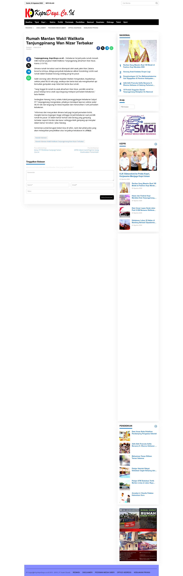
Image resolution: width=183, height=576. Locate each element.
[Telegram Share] (107, 48)
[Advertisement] (138, 327)
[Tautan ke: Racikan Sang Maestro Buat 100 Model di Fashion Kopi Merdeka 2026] (138, 51)
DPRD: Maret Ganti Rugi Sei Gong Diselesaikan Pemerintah (86, 150)
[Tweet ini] (103, 48)
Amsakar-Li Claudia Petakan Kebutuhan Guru (142, 494)
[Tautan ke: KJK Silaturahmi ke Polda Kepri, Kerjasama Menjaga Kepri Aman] (138, 159)
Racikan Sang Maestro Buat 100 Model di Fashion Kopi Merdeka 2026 (139, 66)
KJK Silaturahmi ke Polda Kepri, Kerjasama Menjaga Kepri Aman (135, 175)
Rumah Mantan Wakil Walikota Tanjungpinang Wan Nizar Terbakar (59, 141)
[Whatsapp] (111, 48)
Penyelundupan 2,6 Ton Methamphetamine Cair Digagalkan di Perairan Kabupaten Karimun (139, 77)
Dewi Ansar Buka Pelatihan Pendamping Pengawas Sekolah (144, 433)
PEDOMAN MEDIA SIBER (104, 572)
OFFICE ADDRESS (124, 572)
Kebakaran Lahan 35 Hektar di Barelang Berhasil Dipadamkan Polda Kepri (144, 221)
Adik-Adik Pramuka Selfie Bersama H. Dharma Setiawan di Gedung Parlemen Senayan (138, 84)
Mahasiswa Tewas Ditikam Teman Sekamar (142, 457)
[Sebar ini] (98, 48)
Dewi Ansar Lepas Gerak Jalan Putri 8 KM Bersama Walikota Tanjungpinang (143, 209)
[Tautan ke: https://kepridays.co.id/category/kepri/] (155, 144)
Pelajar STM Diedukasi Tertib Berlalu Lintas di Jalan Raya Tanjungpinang (143, 482)
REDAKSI (76, 572)
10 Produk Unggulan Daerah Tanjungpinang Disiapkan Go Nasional (138, 91)
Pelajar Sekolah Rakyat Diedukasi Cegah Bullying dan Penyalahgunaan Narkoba (143, 469)
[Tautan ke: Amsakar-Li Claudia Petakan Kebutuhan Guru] (125, 497)
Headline (28, 49)
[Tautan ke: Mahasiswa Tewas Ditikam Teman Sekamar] (125, 460)
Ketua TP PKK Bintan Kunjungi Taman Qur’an (47, 150)
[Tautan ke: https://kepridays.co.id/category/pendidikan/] (155, 426)
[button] (156, 3)
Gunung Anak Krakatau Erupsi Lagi (137, 72)
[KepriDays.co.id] (49, 12)
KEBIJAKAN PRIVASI (142, 572)
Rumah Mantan (41, 138)
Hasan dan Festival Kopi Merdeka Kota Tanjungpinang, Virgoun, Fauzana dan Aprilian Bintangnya (143, 197)
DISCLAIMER (87, 572)
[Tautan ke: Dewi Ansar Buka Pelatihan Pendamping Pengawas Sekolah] (125, 435)
